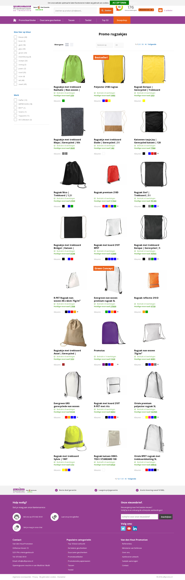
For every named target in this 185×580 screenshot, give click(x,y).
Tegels (67, 44)
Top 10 (105, 20)
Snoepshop (122, 20)
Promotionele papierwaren (79, 561)
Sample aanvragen (130, 561)
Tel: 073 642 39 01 (20, 556)
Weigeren (133, 3)
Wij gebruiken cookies (47, 577)
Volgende (152, 44)
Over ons (126, 552)
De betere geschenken (77, 548)
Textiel (88, 20)
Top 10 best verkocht (76, 543)
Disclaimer (61, 577)
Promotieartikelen (27, 20)
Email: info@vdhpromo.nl (23, 561)
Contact (125, 565)
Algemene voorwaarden (22, 577)
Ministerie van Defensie (132, 548)
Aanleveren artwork (130, 556)
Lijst (71, 44)
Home (15, 20)
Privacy (35, 577)
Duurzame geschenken (50, 20)
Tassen (71, 20)
